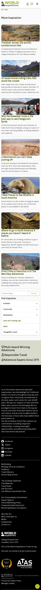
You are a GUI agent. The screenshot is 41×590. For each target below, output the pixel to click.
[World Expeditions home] (10, 4)
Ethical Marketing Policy (11, 502)
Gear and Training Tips (12, 321)
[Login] (27, 4)
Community (7, 309)
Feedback (5, 469)
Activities (6, 303)
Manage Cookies (8, 583)
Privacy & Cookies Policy (11, 581)
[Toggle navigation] (37, 4)
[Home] (2, 9)
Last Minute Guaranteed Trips (13, 491)
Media (3, 519)
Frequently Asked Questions (12, 505)
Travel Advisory (7, 472)
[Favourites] (32, 4)
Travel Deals (6, 486)
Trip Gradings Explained (11, 481)
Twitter (8, 445)
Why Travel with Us (9, 516)
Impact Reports (7, 500)
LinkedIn (7, 455)
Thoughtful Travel (10, 332)
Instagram (8, 448)
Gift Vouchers (7, 488)
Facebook (9, 441)
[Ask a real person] (37, 586)
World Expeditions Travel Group (23, 546)
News (5, 326)
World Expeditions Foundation (13, 508)
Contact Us (5, 524)
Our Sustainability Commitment (14, 497)
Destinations (8, 315)
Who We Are (6, 514)
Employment (6, 522)
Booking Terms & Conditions (13, 467)
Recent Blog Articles (9, 474)
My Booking (6, 464)
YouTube (8, 452)
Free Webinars (7, 483)
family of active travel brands (24, 551)
